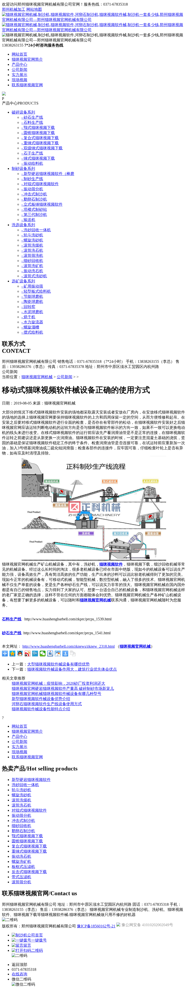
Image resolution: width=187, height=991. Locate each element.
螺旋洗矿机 (21, 861)
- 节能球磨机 (32, 296)
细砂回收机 (21, 826)
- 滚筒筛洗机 (32, 255)
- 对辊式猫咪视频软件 (40, 184)
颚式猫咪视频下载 (27, 836)
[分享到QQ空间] (12, 653)
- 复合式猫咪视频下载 (40, 138)
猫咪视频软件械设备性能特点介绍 (41, 709)
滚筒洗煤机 (21, 800)
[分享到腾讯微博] (35, 653)
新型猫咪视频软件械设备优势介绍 (41, 699)
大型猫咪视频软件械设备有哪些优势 (58, 664)
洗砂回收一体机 (25, 785)
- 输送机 (28, 220)
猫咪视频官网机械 (37, 377)
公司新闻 (19, 69)
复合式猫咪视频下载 (29, 846)
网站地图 (34, 9)
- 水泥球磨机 (32, 312)
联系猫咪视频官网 (27, 85)
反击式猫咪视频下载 (29, 872)
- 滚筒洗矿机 (32, 266)
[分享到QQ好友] (20, 653)
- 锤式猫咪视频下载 (38, 158)
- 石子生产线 (32, 153)
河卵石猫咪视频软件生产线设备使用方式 (47, 704)
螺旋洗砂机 (21, 795)
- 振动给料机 (32, 163)
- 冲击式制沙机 (34, 194)
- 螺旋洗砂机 (32, 240)
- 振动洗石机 (32, 271)
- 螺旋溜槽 (30, 327)
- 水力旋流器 (32, 322)
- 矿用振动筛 (32, 286)
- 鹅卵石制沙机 (34, 199)
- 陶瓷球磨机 (32, 301)
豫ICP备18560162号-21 (96, 926)
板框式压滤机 (23, 867)
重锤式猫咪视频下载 (29, 851)
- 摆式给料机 (32, 332)
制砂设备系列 (23, 168)
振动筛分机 (21, 815)
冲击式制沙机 (23, 820)
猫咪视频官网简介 (27, 59)
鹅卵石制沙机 (23, 831)
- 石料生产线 (32, 122)
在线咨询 (19, 974)
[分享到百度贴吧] (50, 653)
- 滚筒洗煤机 (32, 245)
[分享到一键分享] (65, 653)
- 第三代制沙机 (34, 214)
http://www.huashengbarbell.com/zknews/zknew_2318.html (68, 646)
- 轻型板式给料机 (36, 291)
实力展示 (19, 75)
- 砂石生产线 (32, 117)
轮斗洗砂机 (21, 790)
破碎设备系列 (23, 112)
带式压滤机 (21, 877)
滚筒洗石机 (21, 805)
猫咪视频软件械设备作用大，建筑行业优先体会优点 (72, 669)
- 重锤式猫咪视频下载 (40, 143)
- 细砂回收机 (32, 261)
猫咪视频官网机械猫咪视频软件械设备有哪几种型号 (56, 694)
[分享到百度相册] (58, 653)
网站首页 (19, 54)
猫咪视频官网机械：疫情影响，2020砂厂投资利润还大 (58, 683)
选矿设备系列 (23, 281)
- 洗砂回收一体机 (36, 230)
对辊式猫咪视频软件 (29, 810)
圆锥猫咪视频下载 (27, 841)
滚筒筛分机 (21, 882)
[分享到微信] (43, 653)
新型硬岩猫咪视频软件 (31, 780)
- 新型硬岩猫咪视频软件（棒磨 (47, 174)
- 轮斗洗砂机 (32, 235)
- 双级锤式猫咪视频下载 (42, 148)
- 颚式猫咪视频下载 (38, 127)
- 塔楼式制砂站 (34, 209)
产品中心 (19, 64)
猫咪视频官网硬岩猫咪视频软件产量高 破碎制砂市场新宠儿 (63, 688)
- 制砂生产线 (32, 179)
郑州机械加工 (13, 9)
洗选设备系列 (23, 225)
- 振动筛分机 (32, 189)
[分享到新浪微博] (28, 653)
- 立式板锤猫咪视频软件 (42, 204)
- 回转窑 (28, 307)
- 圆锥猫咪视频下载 (38, 133)
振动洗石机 (21, 856)
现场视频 (19, 80)
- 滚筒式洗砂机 (34, 276)
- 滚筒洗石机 (32, 250)
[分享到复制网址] (73, 653)
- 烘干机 (28, 317)
